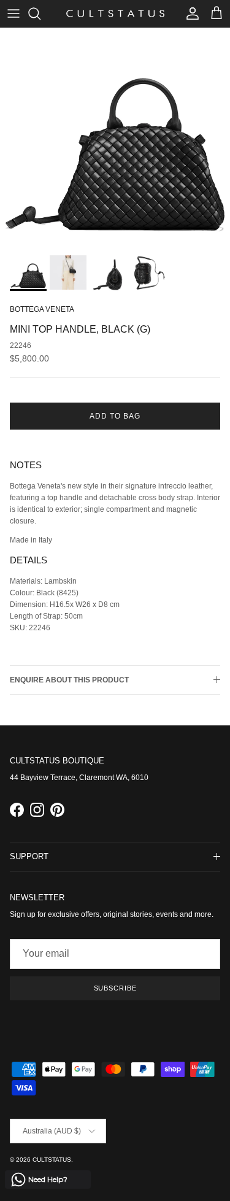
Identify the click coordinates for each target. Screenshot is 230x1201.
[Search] (40, 13)
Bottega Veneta (42, 309)
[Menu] (13, 13)
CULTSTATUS (52, 1159)
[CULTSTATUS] (115, 13)
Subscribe (115, 988)
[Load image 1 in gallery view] (115, 138)
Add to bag (115, 416)
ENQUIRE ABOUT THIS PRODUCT (69, 680)
